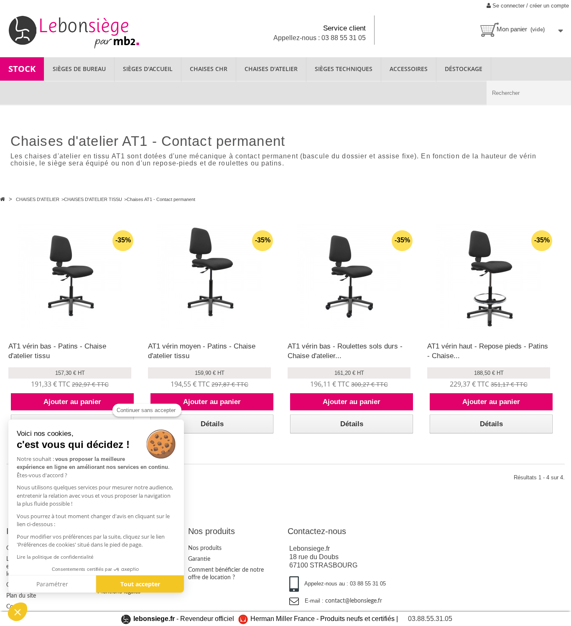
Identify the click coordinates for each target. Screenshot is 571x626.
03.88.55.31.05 (430, 618)
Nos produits (205, 548)
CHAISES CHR (208, 69)
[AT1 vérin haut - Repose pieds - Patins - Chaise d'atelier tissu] (488, 276)
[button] (18, 612)
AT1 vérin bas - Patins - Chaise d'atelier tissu (57, 351)
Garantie (199, 559)
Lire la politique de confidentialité (55, 556)
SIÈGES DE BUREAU (79, 69)
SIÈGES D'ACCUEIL (148, 69)
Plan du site (21, 596)
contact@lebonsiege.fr (353, 601)
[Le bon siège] (95, 31)
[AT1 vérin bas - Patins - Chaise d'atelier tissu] (69, 276)
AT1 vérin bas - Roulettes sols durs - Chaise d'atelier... (345, 351)
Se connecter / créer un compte (530, 6)
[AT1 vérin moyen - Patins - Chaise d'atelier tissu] (209, 276)
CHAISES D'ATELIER (271, 69)
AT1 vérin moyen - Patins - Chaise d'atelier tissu (201, 351)
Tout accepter (140, 584)
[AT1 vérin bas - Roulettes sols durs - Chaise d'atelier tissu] (349, 276)
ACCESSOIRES (409, 69)
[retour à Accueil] (3, 199)
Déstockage (463, 69)
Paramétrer (52, 584)
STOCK (22, 68)
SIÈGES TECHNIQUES (343, 69)
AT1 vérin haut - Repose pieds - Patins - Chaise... (487, 351)
